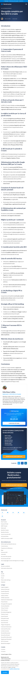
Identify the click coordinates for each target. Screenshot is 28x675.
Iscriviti (2, 575)
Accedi (2, 573)
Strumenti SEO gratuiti (6, 556)
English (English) (4, 587)
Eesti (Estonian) (4, 620)
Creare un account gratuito (14, 485)
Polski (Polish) (4, 601)
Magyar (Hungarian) (5, 624)
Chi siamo (3, 651)
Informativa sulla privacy (6, 568)
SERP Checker (4, 526)
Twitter (18, 512)
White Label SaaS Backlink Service (8, 544)
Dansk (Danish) (4, 616)
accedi (11, 488)
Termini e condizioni (5, 566)
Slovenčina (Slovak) (5, 635)
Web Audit (3, 528)
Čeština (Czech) (4, 614)
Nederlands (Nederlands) (6, 599)
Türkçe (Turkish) (4, 608)
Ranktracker (6, 4)
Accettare (5, 672)
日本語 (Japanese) (5, 597)
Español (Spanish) (5, 591)
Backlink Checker (5, 530)
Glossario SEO (4, 552)
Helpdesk (3, 582)
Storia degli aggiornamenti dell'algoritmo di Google (12, 560)
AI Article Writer (4, 536)
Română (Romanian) (5, 633)
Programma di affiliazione (6, 548)
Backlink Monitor (5, 532)
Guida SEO (3, 554)
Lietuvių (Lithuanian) (5, 628)
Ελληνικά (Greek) (5, 618)
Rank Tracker (4, 521)
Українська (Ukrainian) (6, 639)
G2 (2, 516)
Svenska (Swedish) (5, 606)
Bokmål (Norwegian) (5, 643)
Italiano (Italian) (4, 595)
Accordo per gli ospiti (5, 558)
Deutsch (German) (5, 589)
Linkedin (24, 512)
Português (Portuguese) (6, 603)
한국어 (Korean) (4, 641)
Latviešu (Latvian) (5, 630)
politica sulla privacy (14, 668)
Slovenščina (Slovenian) (6, 637)
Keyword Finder (4, 523)
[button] (26, 4)
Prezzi (2, 577)
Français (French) (5, 593)
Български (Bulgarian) (6, 612)
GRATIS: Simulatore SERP (7, 538)
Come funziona (4, 546)
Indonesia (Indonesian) (6, 626)
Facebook (2, 512)
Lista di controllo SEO (6, 534)
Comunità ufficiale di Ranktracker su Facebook (13, 512)
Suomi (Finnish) (4, 622)
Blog (2, 550)
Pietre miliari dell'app (5, 580)
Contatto (3, 649)
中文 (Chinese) (4, 610)
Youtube (7, 512)
